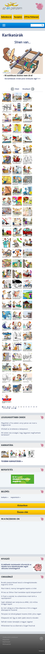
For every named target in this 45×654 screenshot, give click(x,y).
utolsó (12, 408)
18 (33, 407)
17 (31, 407)
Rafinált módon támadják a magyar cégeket (17, 622)
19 (36, 407)
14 (23, 407)
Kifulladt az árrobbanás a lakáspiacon (14, 429)
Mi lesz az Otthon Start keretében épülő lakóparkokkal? (21, 592)
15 (26, 407)
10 (13, 407)
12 (18, 407)
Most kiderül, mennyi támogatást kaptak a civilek (19, 588)
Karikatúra (7, 445)
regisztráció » (15, 497)
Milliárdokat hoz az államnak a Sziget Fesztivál (18, 626)
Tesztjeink (18, 17)
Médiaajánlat (7, 644)
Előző (17, 89)
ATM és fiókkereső (31, 17)
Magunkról (6, 639)
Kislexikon (22, 505)
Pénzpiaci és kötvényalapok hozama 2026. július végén (21, 614)
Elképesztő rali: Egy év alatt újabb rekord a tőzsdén (19, 618)
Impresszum (6, 642)
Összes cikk (22, 512)
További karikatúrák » (12, 461)
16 (28, 407)
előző (9, 407)
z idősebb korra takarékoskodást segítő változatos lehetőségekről (16, 566)
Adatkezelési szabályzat (10, 637)
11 (16, 407)
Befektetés (7, 470)
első (5, 407)
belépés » (4, 497)
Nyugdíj (5, 559)
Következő (26, 89)
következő (6, 408)
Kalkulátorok (6, 17)
